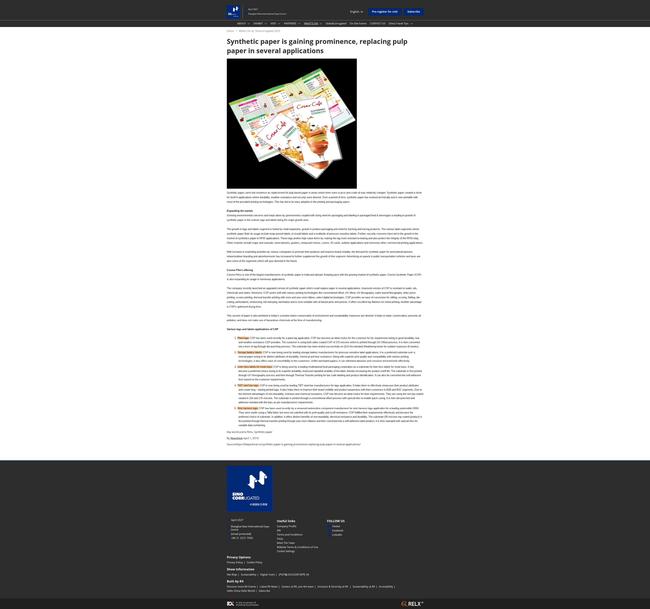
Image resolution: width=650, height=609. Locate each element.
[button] (385, 11)
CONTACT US (377, 23)
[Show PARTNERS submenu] (299, 23)
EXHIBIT (258, 23)
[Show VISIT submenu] (279, 23)
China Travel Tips (399, 23)
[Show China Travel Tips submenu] (411, 23)
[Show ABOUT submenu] (248, 23)
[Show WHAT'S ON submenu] (320, 23)
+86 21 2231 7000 (242, 538)
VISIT (274, 23)
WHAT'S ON (311, 23)
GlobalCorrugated (336, 23)
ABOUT (241, 23)
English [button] (355, 12)
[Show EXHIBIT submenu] (265, 23)
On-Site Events (358, 23)
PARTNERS (290, 23)
